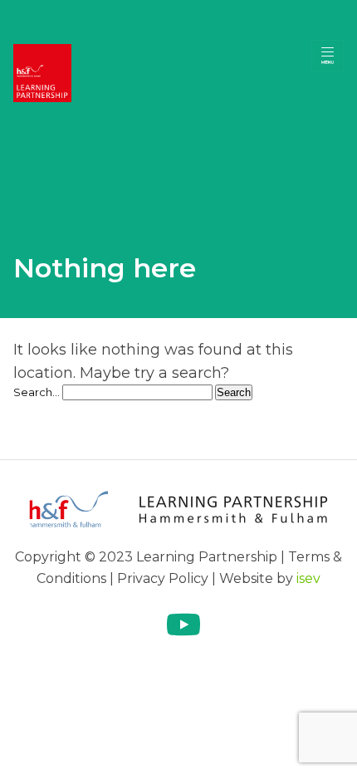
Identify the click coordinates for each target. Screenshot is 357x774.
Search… (36, 392)
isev (308, 578)
